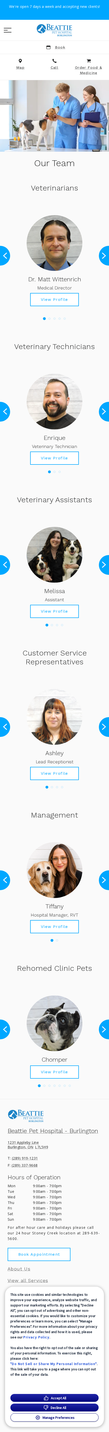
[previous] (5, 256)
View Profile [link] (54, 299)
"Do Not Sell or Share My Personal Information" (53, 1363)
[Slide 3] (54, 319)
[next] (104, 256)
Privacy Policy (36, 1337)
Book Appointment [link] (39, 1254)
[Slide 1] (44, 318)
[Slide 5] (65, 319)
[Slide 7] (70, 1086)
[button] (7, 30)
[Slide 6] (65, 1086)
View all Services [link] (28, 1280)
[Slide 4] (60, 319)
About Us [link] (19, 1269)
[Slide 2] (49, 319)
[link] (54, 30)
